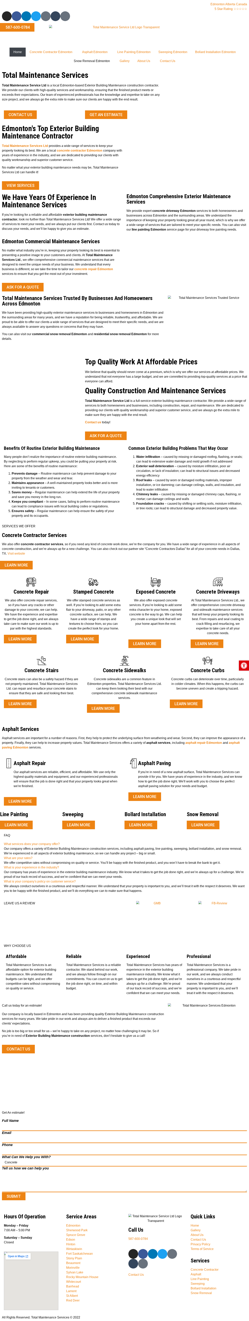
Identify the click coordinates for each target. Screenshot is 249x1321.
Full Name (10, 1120)
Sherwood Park (77, 1230)
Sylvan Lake (74, 1272)
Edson (70, 1239)
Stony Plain (74, 1258)
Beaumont (73, 1263)
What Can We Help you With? (26, 1157)
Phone (7, 1145)
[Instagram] (7, 16)
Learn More (16, 825)
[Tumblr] (55, 16)
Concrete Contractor (204, 1269)
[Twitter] (36, 16)
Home (17, 52)
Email (6, 1133)
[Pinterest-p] (46, 16)
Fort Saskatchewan (79, 1253)
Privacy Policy (200, 1244)
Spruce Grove (75, 1235)
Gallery (125, 61)
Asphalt (196, 1274)
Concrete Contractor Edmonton (51, 52)
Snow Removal (201, 1293)
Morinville (73, 1267)
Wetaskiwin (74, 1249)
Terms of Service (202, 1249)
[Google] (65, 16)
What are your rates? (18, 858)
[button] (124, 844)
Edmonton (73, 1225)
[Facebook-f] (16, 16)
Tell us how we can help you (25, 1168)
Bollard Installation (203, 1288)
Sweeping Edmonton (172, 52)
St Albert (72, 1295)
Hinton (70, 1244)
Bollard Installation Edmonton (215, 52)
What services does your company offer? (32, 844)
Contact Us (167, 61)
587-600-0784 (138, 1238)
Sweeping (198, 1283)
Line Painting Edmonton (134, 52)
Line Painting (200, 1279)
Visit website (16, 553)
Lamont (71, 1291)
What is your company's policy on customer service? (40, 881)
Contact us (93, 422)
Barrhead (72, 1286)
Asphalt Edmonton (95, 52)
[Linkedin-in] (26, 16)
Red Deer (73, 1300)
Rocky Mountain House (82, 1277)
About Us (143, 61)
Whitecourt (73, 1281)
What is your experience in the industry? (31, 867)
